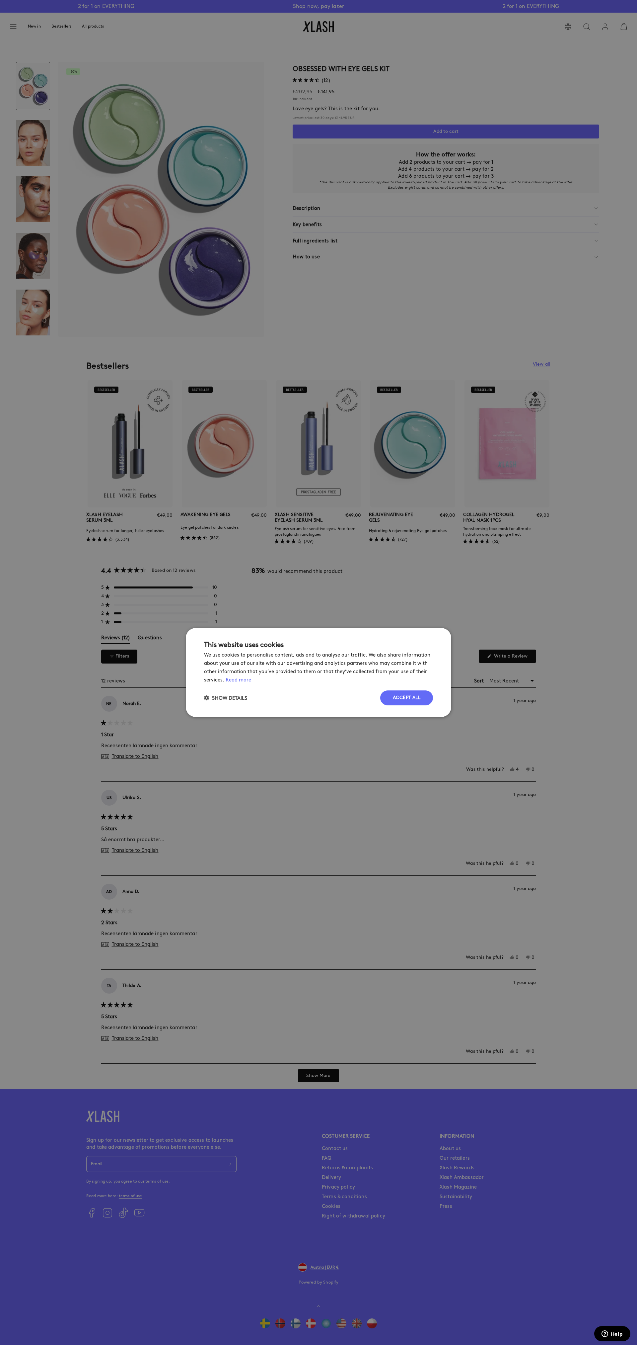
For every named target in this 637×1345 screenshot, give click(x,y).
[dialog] (318, 672)
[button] (225, 698)
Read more (238, 680)
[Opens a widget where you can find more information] (612, 1334)
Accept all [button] (406, 697)
